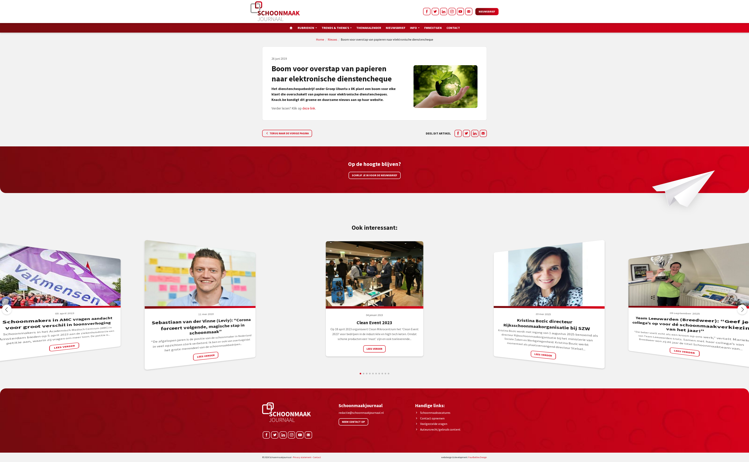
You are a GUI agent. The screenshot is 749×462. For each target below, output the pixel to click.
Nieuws (332, 39)
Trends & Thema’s (335, 28)
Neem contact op (353, 422)
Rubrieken (306, 28)
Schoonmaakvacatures (435, 413)
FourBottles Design (464, 457)
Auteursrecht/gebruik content (440, 429)
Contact (453, 28)
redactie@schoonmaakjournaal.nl (361, 413)
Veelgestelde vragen (433, 424)
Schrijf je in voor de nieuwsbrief (374, 175)
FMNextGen (433, 28)
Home (320, 39)
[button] (742, 309)
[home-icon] (291, 28)
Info (413, 28)
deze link (308, 108)
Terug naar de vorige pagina (289, 133)
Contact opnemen (432, 418)
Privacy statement (302, 457)
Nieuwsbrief (487, 11)
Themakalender (368, 28)
